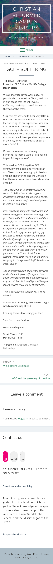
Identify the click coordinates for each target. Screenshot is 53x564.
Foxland (34, 557)
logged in (23, 418)
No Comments (41, 63)
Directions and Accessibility (17, 486)
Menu (29, 49)
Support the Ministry (14, 534)
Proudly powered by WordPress (21, 554)
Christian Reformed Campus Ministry (27, 18)
